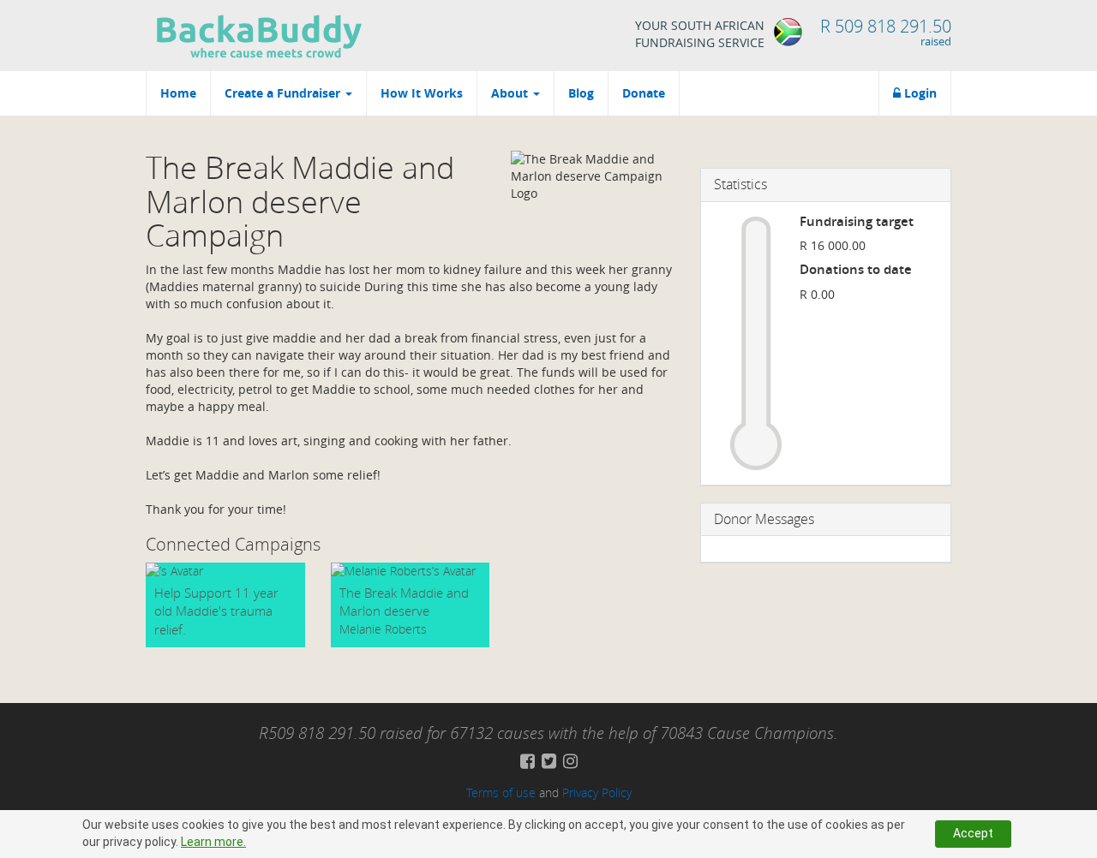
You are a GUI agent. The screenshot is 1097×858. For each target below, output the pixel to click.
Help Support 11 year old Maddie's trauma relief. (216, 611)
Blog (581, 93)
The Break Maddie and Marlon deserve (404, 601)
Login (919, 93)
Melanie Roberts (383, 629)
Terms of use (501, 792)
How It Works (422, 93)
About (511, 93)
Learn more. (213, 842)
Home (178, 93)
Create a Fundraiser (284, 93)
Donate (643, 93)
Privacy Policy (597, 792)
